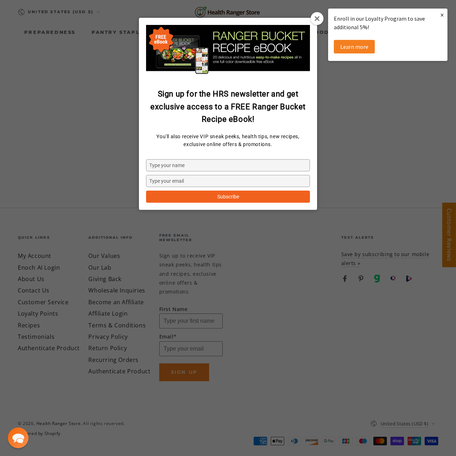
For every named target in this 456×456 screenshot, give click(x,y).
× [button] (442, 14)
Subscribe (228, 197)
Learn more (354, 46)
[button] (18, 438)
